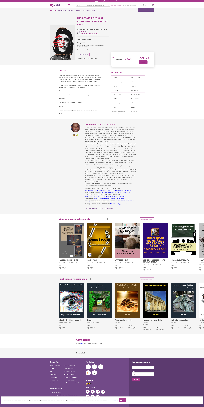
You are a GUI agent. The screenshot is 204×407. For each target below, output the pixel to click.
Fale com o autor (108, 208)
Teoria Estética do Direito (123, 320)
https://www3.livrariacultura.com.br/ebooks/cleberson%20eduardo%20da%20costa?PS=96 (108, 190)
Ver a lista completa (147, 219)
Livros (55, 10)
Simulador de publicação (72, 383)
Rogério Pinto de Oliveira (65, 322)
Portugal (102, 1)
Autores (52, 368)
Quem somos (53, 374)
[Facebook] (93, 392)
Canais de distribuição (69, 380)
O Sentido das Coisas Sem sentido (70, 320)
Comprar (143, 62)
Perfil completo (93, 208)
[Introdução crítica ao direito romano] (155, 300)
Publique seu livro (128, 1)
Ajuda (152, 1)
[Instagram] (98, 392)
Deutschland (115, 1)
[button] (95, 219)
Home (51, 10)
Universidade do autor (69, 374)
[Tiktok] (103, 392)
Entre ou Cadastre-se (143, 5)
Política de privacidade (69, 365)
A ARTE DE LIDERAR (121, 260)
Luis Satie (117, 322)
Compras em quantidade (129, 5)
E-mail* (134, 371)
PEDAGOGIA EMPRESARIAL (180, 260)
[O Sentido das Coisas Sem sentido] (71, 300)
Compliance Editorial (69, 368)
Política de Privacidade (112, 400)
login (81, 343)
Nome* (134, 365)
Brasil (96, 1)
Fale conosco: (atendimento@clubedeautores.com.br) (64, 395)
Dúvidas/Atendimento (55, 365)
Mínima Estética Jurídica (179, 320)
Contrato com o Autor (55, 383)
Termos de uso (54, 380)
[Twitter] (88, 392)
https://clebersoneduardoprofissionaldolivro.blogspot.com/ (114, 192)
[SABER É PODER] (99, 240)
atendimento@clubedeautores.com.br (120, 113)
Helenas (89, 320)
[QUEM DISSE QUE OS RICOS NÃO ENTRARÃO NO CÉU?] (155, 240)
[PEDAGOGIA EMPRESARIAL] (183, 240)
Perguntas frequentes (55, 392)
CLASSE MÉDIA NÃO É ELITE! (68, 260)
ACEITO (122, 400)
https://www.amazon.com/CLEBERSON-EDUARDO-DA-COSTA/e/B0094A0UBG (105, 196)
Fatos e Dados (54, 377)
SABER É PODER (92, 260)
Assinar (136, 379)
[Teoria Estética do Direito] (127, 300)
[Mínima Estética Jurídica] (183, 300)
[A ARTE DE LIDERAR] (127, 240)
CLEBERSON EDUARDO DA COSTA (88, 34)
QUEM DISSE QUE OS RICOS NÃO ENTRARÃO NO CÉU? (154, 261)
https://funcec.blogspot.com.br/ (118, 204)
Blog (51, 371)
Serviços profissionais (69, 371)
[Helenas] (99, 300)
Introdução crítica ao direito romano (152, 321)
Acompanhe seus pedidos (142, 1)
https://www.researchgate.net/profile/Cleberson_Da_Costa (109, 198)
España (109, 1)
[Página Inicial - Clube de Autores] (55, 5)
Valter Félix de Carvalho (93, 322)
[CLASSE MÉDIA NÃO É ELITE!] (71, 240)
